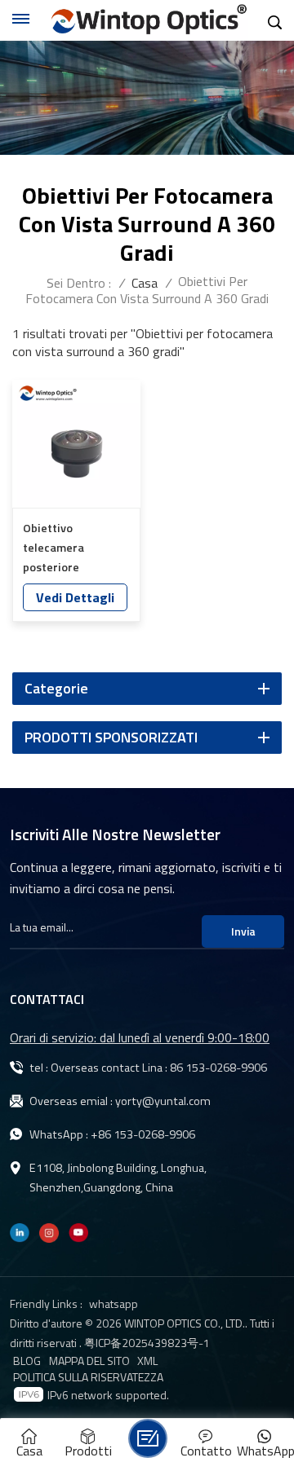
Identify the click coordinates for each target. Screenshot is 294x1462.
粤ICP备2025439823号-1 (147, 1342)
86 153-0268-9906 (218, 1068)
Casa (144, 282)
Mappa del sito (89, 1361)
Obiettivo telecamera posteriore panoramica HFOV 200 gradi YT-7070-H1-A (73, 548)
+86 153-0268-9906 (143, 1134)
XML (147, 1361)
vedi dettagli (75, 597)
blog (27, 1361)
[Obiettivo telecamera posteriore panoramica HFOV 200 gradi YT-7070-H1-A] (76, 444)
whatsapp (113, 1303)
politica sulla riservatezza (88, 1377)
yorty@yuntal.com (163, 1101)
